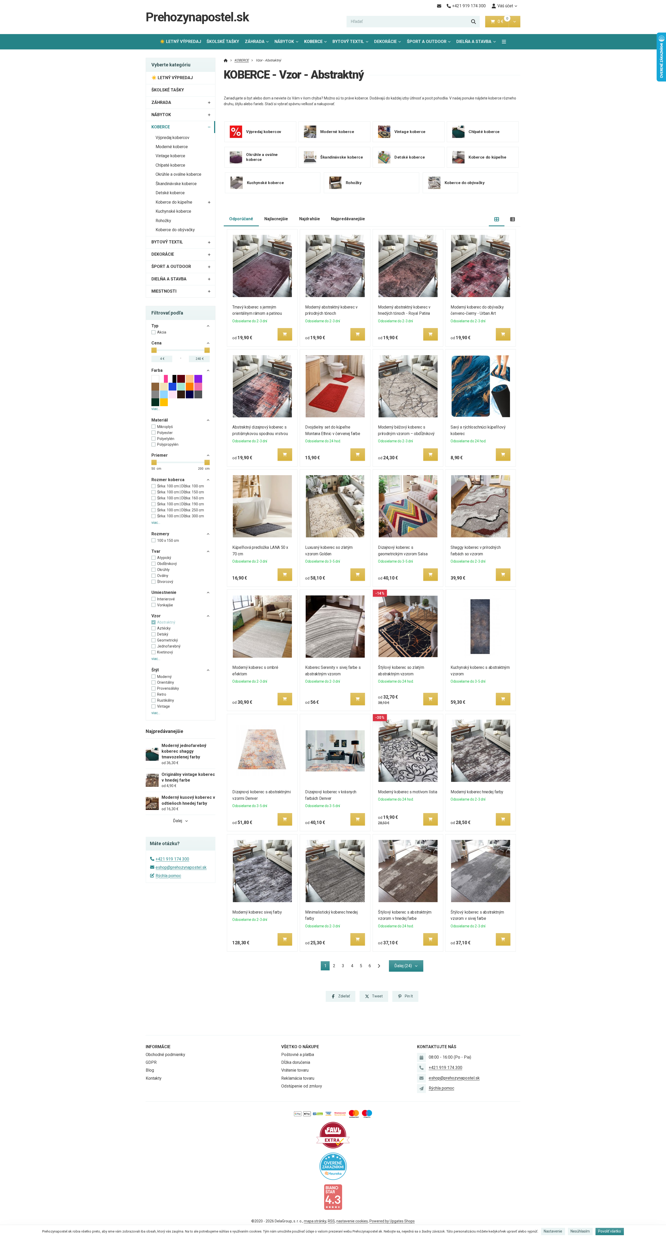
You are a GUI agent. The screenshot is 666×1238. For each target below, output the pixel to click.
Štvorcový (165, 582)
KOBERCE (317, 43)
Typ (154, 325)
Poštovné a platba (297, 1054)
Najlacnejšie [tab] (276, 218)
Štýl (155, 670)
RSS (331, 1221)
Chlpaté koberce (170, 165)
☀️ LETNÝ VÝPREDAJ (180, 41)
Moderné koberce (172, 146)
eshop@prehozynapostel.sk (181, 867)
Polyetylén (165, 439)
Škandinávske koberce (176, 183)
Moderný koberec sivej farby (257, 912)
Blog (150, 1070)
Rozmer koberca (167, 479)
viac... (155, 409)
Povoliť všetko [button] (609, 1231)
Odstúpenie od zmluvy (301, 1086)
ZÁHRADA (255, 41)
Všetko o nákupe (300, 1046)
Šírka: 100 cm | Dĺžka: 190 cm (180, 504)
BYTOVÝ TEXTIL (348, 41)
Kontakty (154, 1078)
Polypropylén (167, 444)
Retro (161, 694)
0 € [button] (503, 21)
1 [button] (327, 966)
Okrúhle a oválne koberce (178, 174)
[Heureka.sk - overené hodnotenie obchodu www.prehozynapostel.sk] (333, 1165)
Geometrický (167, 640)
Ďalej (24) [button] (403, 965)
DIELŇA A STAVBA (473, 41)
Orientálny (165, 682)
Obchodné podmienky (165, 1054)
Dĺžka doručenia (295, 1062)
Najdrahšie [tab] (309, 218)
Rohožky (163, 220)
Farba (157, 370)
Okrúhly (163, 570)
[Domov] (226, 60)
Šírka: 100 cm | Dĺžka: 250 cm (180, 510)
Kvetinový (165, 652)
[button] (514, 21)
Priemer (159, 455)
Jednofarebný (169, 646)
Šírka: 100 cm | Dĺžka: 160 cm (180, 498)
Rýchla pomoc (168, 875)
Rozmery (160, 533)
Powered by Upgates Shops (392, 1221)
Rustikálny (165, 700)
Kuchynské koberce (173, 211)
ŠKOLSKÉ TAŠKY (223, 41)
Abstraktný (166, 622)
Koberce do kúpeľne (174, 202)
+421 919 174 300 (172, 859)
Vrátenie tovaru (295, 1070)
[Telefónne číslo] (421, 1067)
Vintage (163, 706)
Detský (162, 634)
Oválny (162, 576)
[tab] (497, 219)
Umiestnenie (163, 592)
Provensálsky (168, 688)
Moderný (164, 677)
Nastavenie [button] (553, 1231)
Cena (156, 343)
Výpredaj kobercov (172, 137)
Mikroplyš (165, 427)
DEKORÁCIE (385, 41)
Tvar (156, 551)
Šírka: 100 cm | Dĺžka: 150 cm (180, 492)
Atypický (164, 558)
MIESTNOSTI (163, 291)
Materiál (159, 420)
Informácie (158, 1046)
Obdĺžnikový (167, 564)
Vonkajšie (165, 605)
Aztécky (164, 628)
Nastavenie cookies (352, 1221)
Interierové (166, 599)
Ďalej (177, 820)
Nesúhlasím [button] (580, 1231)
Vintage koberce (170, 155)
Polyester (165, 433)
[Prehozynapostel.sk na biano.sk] (333, 1196)
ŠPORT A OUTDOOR (426, 41)
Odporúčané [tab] (241, 218)
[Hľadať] (473, 21)
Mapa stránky (315, 1221)
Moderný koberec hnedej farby (477, 791)
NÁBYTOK (284, 41)
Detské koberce (170, 192)
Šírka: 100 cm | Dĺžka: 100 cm (180, 486)
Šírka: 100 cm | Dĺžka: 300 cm (180, 516)
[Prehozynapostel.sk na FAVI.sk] (333, 1134)
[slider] (154, 350)
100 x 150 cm (168, 540)
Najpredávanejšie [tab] (348, 218)
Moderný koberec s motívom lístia (407, 791)
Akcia (161, 332)
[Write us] (421, 1088)
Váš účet (505, 5)
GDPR (151, 1062)
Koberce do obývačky (175, 229)
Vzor (156, 615)
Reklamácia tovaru (297, 1078)
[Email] (439, 6)
